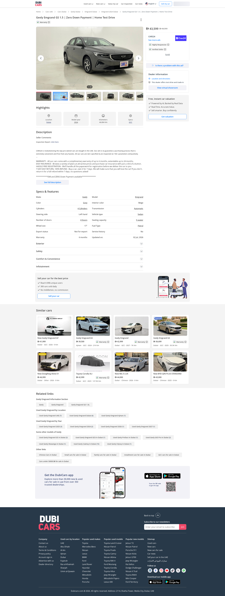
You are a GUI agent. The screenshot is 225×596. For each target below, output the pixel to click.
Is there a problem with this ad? (169, 65)
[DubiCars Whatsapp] (184, 570)
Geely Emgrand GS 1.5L (80, 405)
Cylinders (82, 208)
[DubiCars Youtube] (167, 570)
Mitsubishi (86, 575)
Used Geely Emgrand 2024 (80, 426)
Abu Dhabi (65, 546)
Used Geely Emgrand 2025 (49, 426)
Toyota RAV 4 (109, 560)
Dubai (63, 557)
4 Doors (83, 220)
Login (182, 4)
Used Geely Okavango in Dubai (51, 444)
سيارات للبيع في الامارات (157, 560)
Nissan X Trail (131, 571)
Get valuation (167, 116)
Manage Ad (152, 20)
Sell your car (53, 296)
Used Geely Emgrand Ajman (112, 415)
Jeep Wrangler (110, 575)
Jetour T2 (130, 543)
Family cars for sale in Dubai (105, 455)
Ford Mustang (110, 564)
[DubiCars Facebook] (155, 571)
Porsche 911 (131, 550)
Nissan (85, 550)
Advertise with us (46, 560)
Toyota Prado (110, 550)
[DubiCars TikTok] (172, 570)
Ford (84, 560)
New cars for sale (155, 550)
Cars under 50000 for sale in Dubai (54, 461)
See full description (52, 182)
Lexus (84, 553)
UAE (62, 543)
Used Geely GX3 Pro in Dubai (157, 437)
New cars (151, 546)
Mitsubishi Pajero (111, 578)
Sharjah (63, 568)
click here (55, 142)
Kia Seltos (130, 564)
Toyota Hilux (109, 571)
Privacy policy (45, 553)
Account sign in (45, 557)
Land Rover (87, 564)
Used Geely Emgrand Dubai (80, 415)
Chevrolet (86, 571)
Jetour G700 (131, 557)
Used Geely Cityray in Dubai (118, 444)
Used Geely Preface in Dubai (124, 437)
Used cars (151, 543)
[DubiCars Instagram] (161, 570)
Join (182, 527)
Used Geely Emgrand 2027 (142, 426)
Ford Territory (132, 582)
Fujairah (64, 560)
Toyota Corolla (110, 568)
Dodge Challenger (133, 568)
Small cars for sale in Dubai (75, 455)
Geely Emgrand (57, 405)
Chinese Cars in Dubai (48, 455)
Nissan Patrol (110, 546)
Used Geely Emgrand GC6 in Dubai (89, 437)
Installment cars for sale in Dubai (137, 455)
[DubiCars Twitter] (178, 570)
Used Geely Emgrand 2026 (111, 426)
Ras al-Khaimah (67, 564)
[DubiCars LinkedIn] (150, 570)
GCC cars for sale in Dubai (168, 455)
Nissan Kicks (131, 553)
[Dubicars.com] (49, 523)
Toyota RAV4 (131, 575)
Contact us (43, 543)
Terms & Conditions (47, 550)
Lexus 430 (108, 582)
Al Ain (62, 550)
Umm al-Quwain (67, 571)
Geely (41, 405)
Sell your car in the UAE (157, 557)
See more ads (154, 40)
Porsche (85, 582)
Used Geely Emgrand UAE (49, 415)
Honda (85, 578)
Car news (151, 553)
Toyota (85, 543)
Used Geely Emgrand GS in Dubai (52, 437)
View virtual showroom (167, 87)
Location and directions (161, 79)
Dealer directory (46, 564)
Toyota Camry (110, 553)
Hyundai (86, 568)
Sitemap (151, 539)
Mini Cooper (131, 578)
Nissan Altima (110, 557)
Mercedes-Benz (89, 546)
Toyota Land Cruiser (113, 543)
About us (43, 546)
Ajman (63, 553)
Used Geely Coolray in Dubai (85, 444)
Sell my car (165, 4)
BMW (84, 557)
